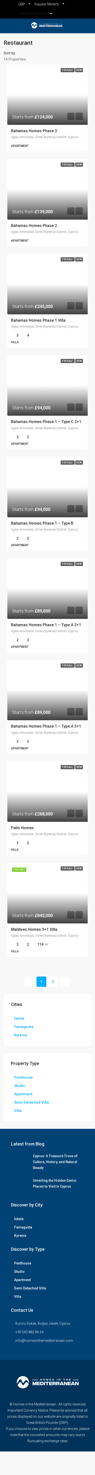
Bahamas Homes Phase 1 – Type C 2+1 (46, 421)
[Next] (65, 981)
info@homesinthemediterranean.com (44, 1341)
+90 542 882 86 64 (29, 1332)
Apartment (23, 1094)
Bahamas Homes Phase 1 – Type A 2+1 (46, 625)
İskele (19, 1018)
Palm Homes (22, 828)
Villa (18, 1111)
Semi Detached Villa (31, 1102)
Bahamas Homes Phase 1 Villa (38, 320)
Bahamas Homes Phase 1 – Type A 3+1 (46, 726)
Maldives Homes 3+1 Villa (34, 929)
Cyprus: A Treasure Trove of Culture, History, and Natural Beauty (55, 1162)
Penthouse (23, 1077)
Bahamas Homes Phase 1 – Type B (42, 523)
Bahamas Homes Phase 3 (34, 131)
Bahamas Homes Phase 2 (34, 225)
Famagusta (23, 1027)
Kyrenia (20, 1035)
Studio (19, 1086)
